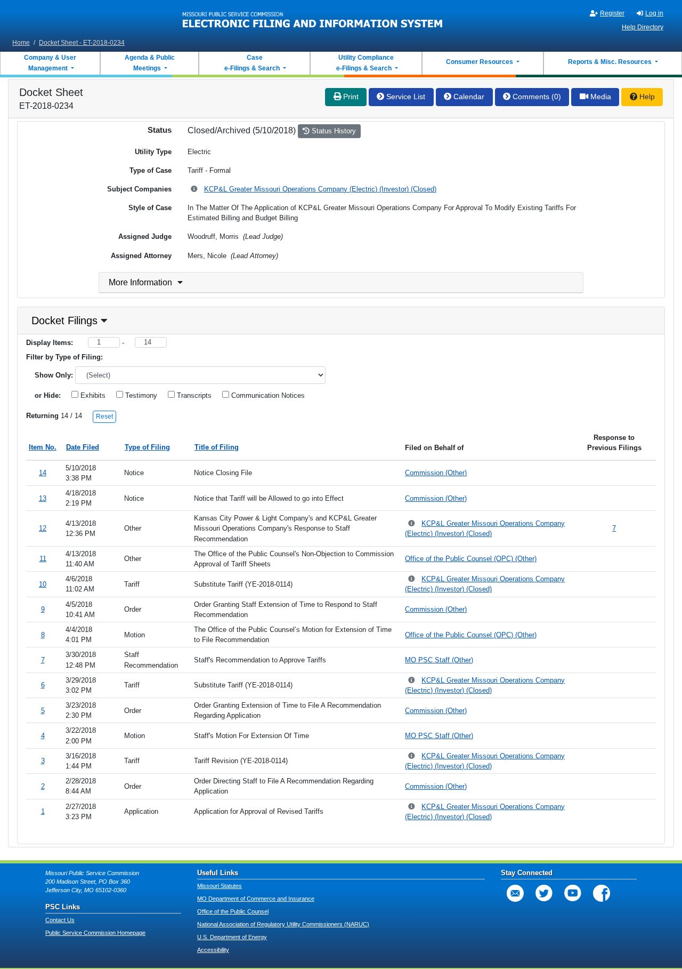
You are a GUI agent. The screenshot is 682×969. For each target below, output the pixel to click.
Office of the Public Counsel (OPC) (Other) (471, 559)
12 (42, 528)
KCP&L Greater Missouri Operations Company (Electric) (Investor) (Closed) (320, 189)
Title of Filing (216, 447)
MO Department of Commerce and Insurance (255, 898)
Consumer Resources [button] (480, 62)
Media (599, 96)
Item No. (42, 447)
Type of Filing (147, 447)
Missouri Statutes (219, 886)
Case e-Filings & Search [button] (252, 63)
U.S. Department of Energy (232, 937)
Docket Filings (64, 320)
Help (646, 96)
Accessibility (213, 950)
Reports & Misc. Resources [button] (610, 62)
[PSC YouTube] (572, 893)
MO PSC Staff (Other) (439, 660)
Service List (404, 96)
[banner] (313, 17)
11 (42, 559)
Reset (104, 416)
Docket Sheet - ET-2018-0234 (82, 42)
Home (21, 42)
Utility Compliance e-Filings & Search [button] (364, 63)
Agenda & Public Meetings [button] (150, 63)
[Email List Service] (515, 893)
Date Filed (82, 447)
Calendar (467, 96)
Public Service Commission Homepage (95, 933)
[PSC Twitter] (544, 893)
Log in (654, 13)
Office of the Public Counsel (233, 911)
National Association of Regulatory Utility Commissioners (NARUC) (283, 924)
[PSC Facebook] (601, 893)
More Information (140, 282)
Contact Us (60, 920)
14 (42, 473)
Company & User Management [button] (50, 63)
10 (42, 584)
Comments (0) (535, 96)
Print (350, 96)
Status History (333, 131)
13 (42, 498)
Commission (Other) (436, 473)
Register (612, 13)
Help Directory (642, 27)
